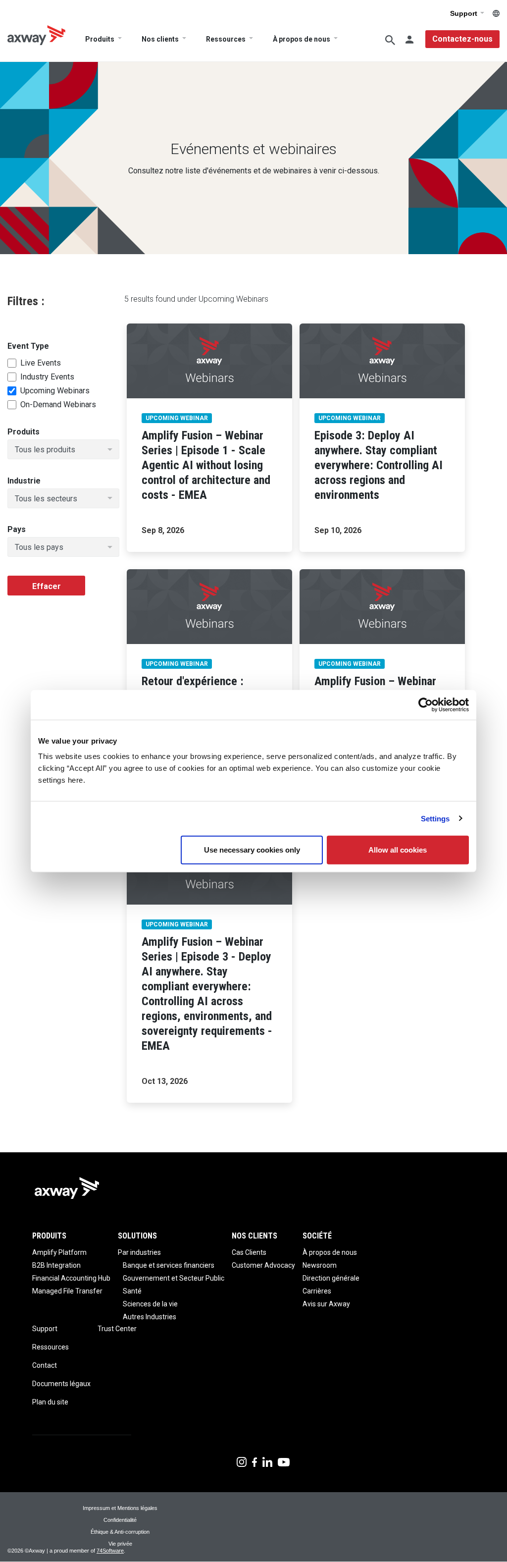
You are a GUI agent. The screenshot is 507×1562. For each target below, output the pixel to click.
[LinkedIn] (267, 1461)
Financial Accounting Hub (71, 1278)
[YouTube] (284, 1461)
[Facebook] (254, 1461)
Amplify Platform (59, 1252)
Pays (16, 529)
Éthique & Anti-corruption (120, 1532)
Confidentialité (120, 1520)
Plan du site (50, 1402)
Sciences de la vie (150, 1304)
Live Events (40, 363)
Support (464, 13)
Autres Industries (149, 1317)
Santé (132, 1291)
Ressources (226, 39)
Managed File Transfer (67, 1291)
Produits (99, 39)
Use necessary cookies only (252, 850)
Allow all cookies (397, 850)
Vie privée (120, 1544)
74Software (110, 1551)
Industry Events (47, 377)
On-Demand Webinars (58, 405)
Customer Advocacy (263, 1265)
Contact (44, 1365)
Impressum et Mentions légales (120, 1508)
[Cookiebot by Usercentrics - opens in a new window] (425, 704)
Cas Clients (249, 1252)
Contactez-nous (462, 39)
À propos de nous (301, 39)
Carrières (317, 1291)
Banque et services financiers (168, 1265)
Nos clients (160, 39)
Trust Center (117, 1329)
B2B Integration (56, 1265)
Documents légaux (61, 1384)
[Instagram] (242, 1461)
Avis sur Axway (326, 1304)
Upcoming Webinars (55, 391)
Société (317, 1235)
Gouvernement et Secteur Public (173, 1278)
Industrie (24, 480)
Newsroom (320, 1265)
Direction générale (331, 1278)
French (496, 13)
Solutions (137, 1235)
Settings (435, 818)
